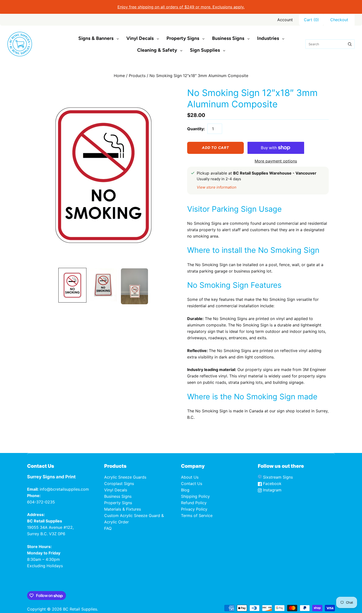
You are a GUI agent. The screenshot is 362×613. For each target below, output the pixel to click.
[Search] (350, 44)
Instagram (271, 489)
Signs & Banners (96, 38)
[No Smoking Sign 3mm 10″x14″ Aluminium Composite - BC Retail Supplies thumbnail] (72, 285)
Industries (268, 38)
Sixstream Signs (277, 477)
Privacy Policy (194, 509)
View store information (216, 187)
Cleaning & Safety (157, 50)
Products (137, 75)
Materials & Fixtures (122, 509)
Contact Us (191, 483)
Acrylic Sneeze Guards (125, 477)
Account (285, 19)
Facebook (271, 483)
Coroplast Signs (119, 483)
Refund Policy (194, 502)
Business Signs (228, 38)
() (311, 19)
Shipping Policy (195, 496)
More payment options (276, 161)
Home (119, 75)
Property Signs (182, 38)
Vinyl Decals (140, 38)
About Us (189, 477)
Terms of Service (197, 515)
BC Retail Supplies (80, 609)
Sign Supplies (205, 50)
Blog (185, 489)
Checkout (339, 19)
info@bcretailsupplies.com (64, 489)
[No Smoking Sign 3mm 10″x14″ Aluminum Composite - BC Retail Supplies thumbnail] (134, 286)
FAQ (108, 528)
